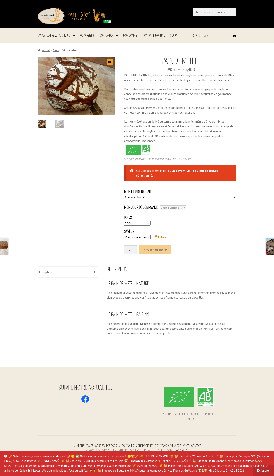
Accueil (46, 50)
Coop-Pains (181, 450)
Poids (128, 217)
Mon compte (130, 35)
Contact (196, 446)
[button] (110, 62)
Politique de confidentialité (137, 446)
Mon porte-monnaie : (159, 35)
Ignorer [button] (265, 470)
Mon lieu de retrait (137, 192)
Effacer (163, 237)
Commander (106, 35)
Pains (56, 50)
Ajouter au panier (155, 249)
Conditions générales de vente (172, 446)
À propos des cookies (107, 446)
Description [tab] (45, 272)
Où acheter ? (87, 35)
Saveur (129, 231)
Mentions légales (83, 446)
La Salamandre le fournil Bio (53, 35)
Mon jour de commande (141, 207)
